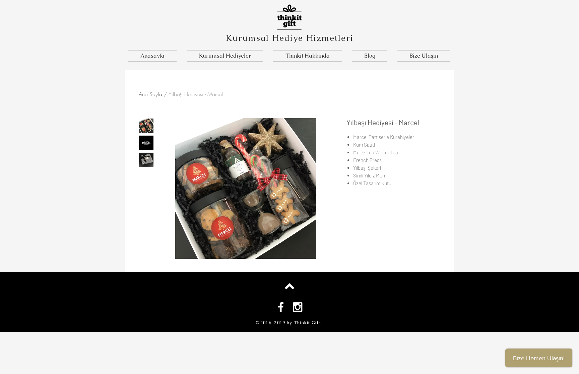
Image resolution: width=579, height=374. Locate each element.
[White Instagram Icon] (297, 307)
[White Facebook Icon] (280, 307)
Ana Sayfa (150, 94)
